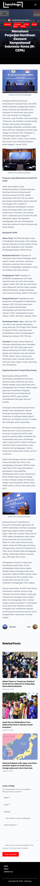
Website (7, 812)
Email (7, 805)
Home (6, 866)
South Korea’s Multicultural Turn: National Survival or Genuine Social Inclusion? (17, 724)
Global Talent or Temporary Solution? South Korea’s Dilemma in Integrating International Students (18, 683)
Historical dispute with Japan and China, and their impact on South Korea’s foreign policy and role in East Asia (19, 765)
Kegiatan (17, 24)
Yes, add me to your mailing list (17, 818)
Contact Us (8, 872)
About (6, 869)
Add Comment (10, 825)
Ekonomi (7, 24)
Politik (26, 24)
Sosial (23, 26)
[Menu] (35, 5)
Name (7, 798)
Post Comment (11, 854)
